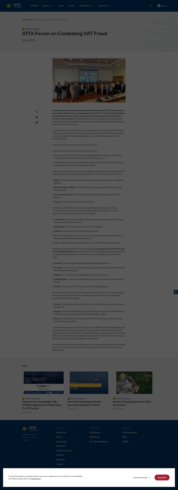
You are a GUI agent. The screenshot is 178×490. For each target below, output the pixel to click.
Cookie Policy (35, 479)
